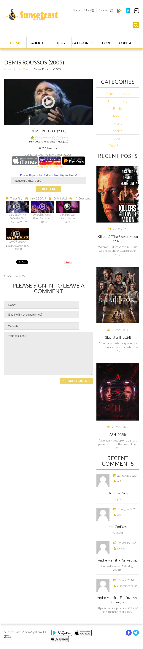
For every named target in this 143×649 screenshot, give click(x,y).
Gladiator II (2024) (118, 337)
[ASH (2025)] (117, 392)
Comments (105, 10)
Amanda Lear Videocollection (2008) (68, 218)
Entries (89, 10)
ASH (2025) (117, 434)
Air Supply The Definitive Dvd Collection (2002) (18, 218)
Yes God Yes (118, 527)
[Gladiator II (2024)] (117, 295)
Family (118, 108)
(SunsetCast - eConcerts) (48, 166)
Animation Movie (117, 94)
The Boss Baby (117, 493)
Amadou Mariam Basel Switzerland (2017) (43, 218)
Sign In (76, 10)
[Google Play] (119, 12)
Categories (82, 43)
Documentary (118, 101)
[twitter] (136, 633)
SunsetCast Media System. (23, 632)
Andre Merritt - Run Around (118, 560)
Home (15, 43)
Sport (118, 138)
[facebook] (129, 633)
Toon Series (117, 146)
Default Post (60, 198)
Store (105, 43)
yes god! (117, 532)
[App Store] (128, 12)
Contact (127, 43)
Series (117, 131)
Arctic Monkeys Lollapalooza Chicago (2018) (17, 245)
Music (117, 123)
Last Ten (23, 69)
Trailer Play (16, 198)
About (37, 43)
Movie (118, 116)
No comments (83, 198)
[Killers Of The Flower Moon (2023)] (117, 194)
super (117, 499)
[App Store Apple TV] (136, 12)
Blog (60, 43)
